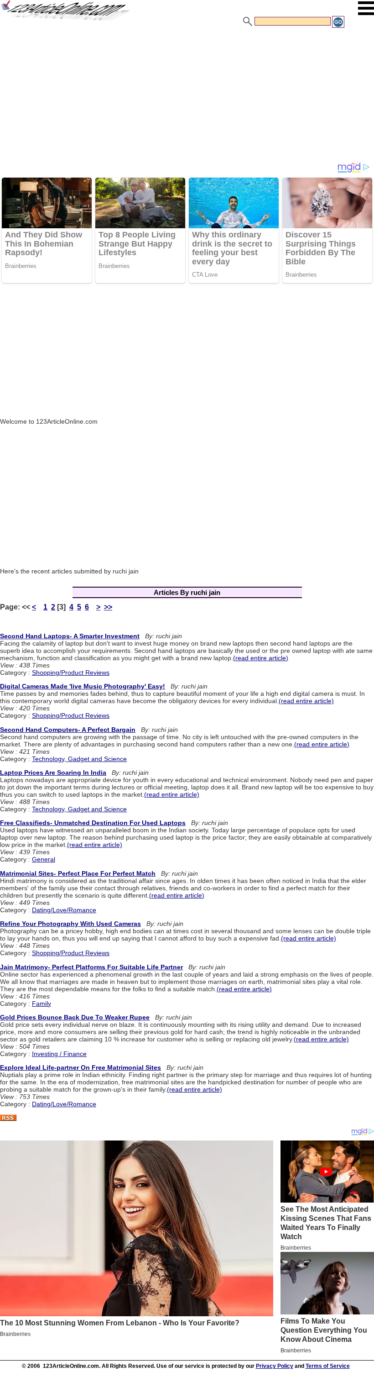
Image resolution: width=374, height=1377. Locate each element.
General (43, 859)
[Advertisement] (187, 97)
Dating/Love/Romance (64, 910)
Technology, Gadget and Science (79, 758)
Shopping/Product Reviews (70, 672)
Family (41, 1003)
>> (108, 607)
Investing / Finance (59, 1053)
